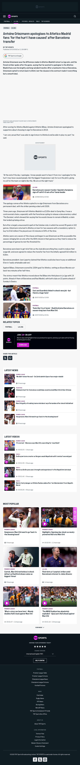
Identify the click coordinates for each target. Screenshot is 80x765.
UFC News (40, 701)
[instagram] (45, 759)
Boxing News (40, 704)
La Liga (14, 28)
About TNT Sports (40, 724)
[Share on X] (5, 358)
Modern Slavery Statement (40, 743)
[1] (35, 646)
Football (6, 28)
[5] (45, 646)
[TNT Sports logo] (13, 16)
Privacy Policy (40, 737)
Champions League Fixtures (40, 682)
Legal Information (40, 740)
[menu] (75, 16)
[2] (37, 646)
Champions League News (40, 679)
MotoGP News (40, 708)
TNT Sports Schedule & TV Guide (40, 711)
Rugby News (40, 698)
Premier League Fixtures (40, 676)
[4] (42, 646)
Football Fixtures (40, 685)
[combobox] (40, 654)
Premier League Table (40, 673)
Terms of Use (40, 734)
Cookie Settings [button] (40, 746)
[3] (40, 646)
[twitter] (40, 759)
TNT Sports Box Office (40, 714)
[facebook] (35, 759)
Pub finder (40, 695)
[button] (4, 16)
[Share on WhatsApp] (10, 358)
